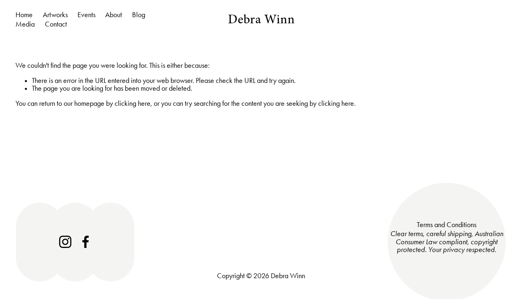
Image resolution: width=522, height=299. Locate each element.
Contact (56, 24)
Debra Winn (261, 19)
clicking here (132, 103)
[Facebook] (85, 241)
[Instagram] (65, 241)
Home (24, 15)
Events (86, 15)
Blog (138, 15)
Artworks (55, 15)
